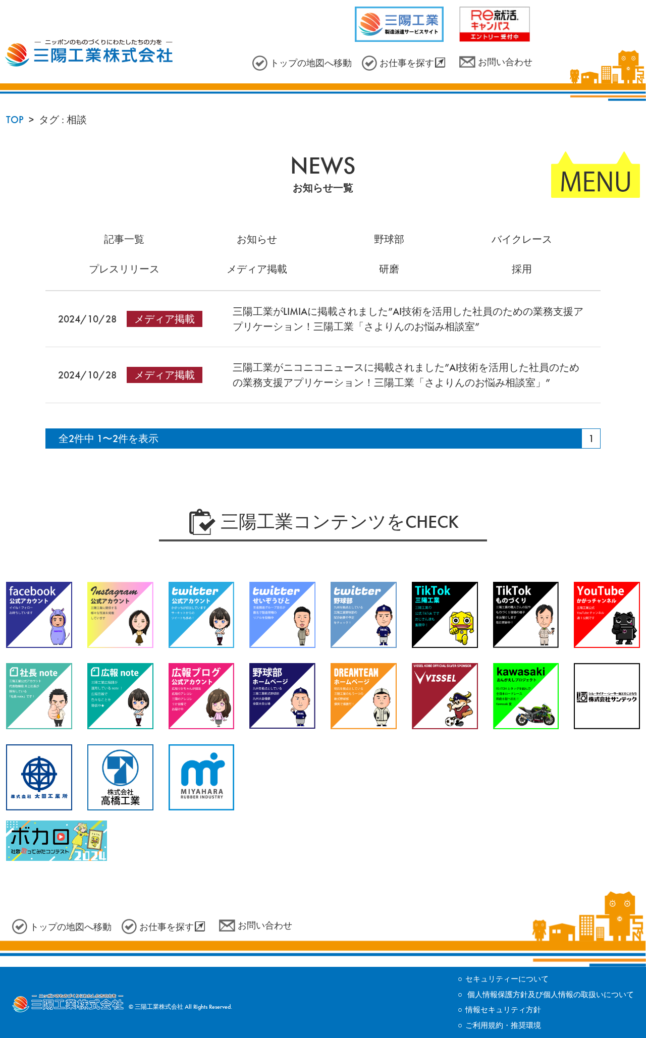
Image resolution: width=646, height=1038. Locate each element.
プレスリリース (124, 269)
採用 (522, 269)
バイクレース (522, 239)
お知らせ (257, 239)
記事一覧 (124, 239)
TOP (15, 119)
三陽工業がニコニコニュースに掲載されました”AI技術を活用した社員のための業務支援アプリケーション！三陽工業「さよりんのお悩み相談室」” (406, 375)
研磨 (389, 269)
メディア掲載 (257, 269)
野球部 (389, 239)
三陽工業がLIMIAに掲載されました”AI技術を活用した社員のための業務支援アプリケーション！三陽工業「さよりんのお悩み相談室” (408, 319)
